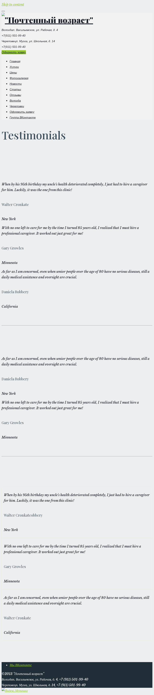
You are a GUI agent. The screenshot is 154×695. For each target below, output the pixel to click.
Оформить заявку (14, 52)
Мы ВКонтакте (21, 665)
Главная (15, 61)
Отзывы (15, 95)
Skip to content (13, 4)
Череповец (17, 106)
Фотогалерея (19, 78)
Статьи (15, 89)
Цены (13, 72)
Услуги (14, 66)
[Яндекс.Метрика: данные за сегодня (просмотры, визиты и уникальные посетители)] (15, 690)
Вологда (15, 100)
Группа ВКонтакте (23, 117)
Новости (16, 83)
